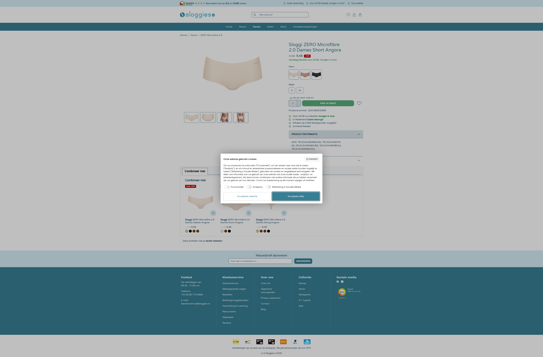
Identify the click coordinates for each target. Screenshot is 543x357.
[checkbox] (233, 187)
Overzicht (313, 159)
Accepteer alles (296, 196)
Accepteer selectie (247, 196)
